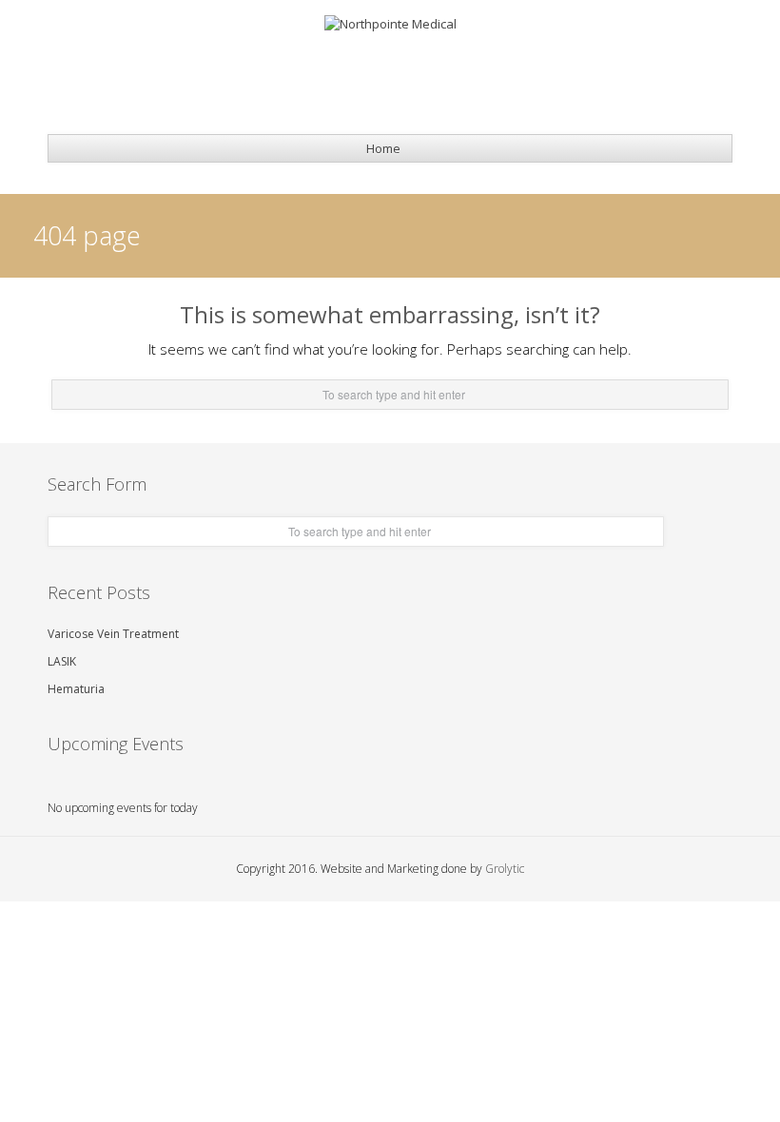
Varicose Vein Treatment (113, 634)
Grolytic (504, 869)
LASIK (62, 661)
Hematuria (76, 689)
